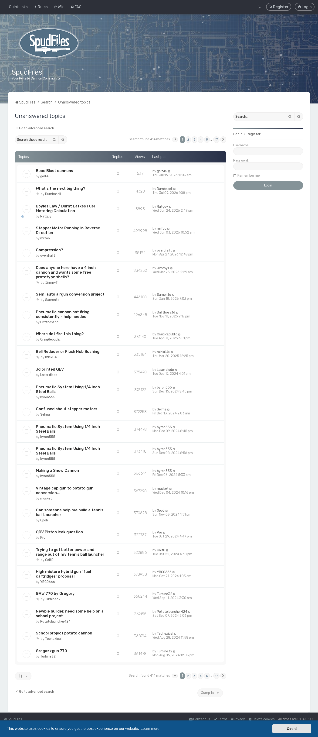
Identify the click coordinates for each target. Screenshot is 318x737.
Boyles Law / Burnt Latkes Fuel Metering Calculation (65, 208)
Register (254, 134)
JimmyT (51, 283)
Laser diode (48, 375)
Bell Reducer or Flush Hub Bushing (67, 351)
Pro (42, 538)
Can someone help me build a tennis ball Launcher (69, 512)
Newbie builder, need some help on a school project (70, 613)
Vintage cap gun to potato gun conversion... (64, 490)
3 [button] (194, 139)
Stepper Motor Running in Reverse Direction (68, 230)
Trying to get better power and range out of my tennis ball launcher (70, 552)
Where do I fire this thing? (60, 333)
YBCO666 (47, 582)
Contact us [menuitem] (201, 719)
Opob (44, 520)
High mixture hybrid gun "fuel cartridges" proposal (63, 574)
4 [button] (201, 139)
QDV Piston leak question (59, 532)
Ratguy (45, 216)
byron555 (47, 397)
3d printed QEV (50, 369)
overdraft (47, 256)
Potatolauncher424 (55, 621)
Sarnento (52, 300)
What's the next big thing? (60, 188)
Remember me (248, 176)
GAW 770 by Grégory (55, 593)
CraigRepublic (50, 339)
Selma (45, 415)
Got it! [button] (292, 728)
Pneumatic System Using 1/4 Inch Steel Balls (68, 389)
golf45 (45, 176)
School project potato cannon (64, 633)
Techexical (53, 639)
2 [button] (188, 139)
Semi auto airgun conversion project (70, 294)
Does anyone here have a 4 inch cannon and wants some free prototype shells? (66, 272)
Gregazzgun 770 (51, 650)
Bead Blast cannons (54, 170)
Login (238, 134)
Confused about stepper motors (66, 408)
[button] (175, 139)
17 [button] (216, 139)
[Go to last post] (169, 171)
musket (46, 498)
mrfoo (45, 238)
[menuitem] (40, 6)
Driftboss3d (49, 322)
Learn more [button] (150, 728)
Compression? (49, 250)
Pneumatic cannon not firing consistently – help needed (62, 314)
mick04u (51, 357)
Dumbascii (53, 194)
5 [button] (207, 139)
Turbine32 (53, 599)
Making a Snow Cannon (57, 470)
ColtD (49, 560)
